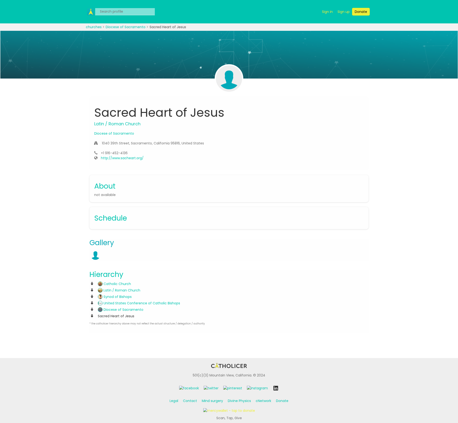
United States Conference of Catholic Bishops (141, 303)
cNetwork (263, 400)
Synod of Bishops (117, 296)
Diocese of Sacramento (126, 27)
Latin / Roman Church (121, 290)
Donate (282, 400)
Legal (174, 400)
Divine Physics (239, 400)
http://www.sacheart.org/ (122, 158)
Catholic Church (117, 283)
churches (94, 27)
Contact (190, 400)
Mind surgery (212, 400)
